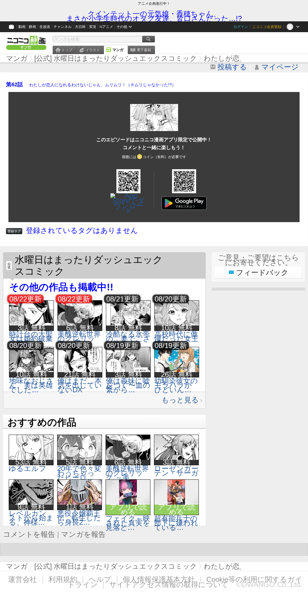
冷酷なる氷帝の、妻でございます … (128, 338)
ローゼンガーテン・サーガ (176, 470)
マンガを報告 (83, 534)
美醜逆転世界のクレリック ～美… (79, 338)
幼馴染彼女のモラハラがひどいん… (176, 385)
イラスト (92, 50)
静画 (32, 27)
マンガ (117, 50)
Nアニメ (106, 27)
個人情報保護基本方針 (159, 579)
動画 (22, 27)
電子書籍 (144, 50)
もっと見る (180, 400)
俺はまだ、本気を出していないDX (79, 385)
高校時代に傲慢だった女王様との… (176, 338)
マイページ (280, 67)
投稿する (232, 67)
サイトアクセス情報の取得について (168, 584)
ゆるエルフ (27, 468)
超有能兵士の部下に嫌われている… (176, 522)
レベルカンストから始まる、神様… (31, 517)
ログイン (240, 27)
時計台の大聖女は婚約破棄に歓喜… (31, 338)
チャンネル (63, 27)
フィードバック (262, 272)
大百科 (80, 27)
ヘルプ (100, 579)
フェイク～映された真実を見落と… (128, 522)
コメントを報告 (29, 534)
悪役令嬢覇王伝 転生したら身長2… (79, 517)
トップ (66, 50)
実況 (92, 27)
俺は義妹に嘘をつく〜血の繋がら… (128, 385)
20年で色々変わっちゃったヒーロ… (79, 472)
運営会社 (22, 579)
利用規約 (62, 579)
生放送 (44, 27)
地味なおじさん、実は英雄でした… (31, 385)
